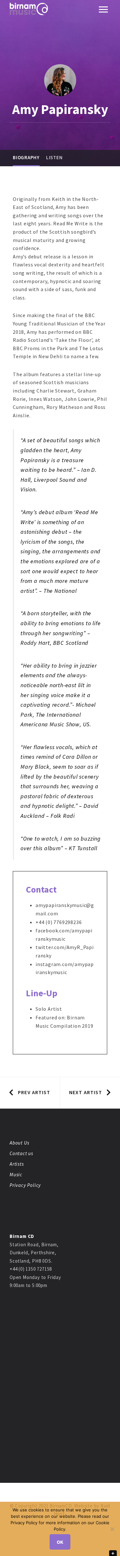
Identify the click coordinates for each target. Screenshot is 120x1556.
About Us (19, 1143)
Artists (17, 1164)
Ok (60, 1542)
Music (16, 1174)
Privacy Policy (25, 1185)
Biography (26, 157)
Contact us (21, 1153)
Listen (54, 157)
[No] (112, 1529)
